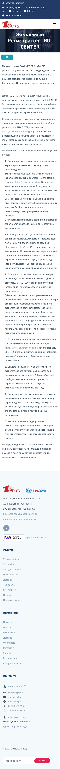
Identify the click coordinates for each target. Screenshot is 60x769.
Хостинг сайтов (11, 559)
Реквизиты (9, 632)
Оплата (7, 627)
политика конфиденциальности (19, 519)
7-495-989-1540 (16, 710)
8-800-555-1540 (16, 706)
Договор (7, 637)
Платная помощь (12, 600)
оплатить (14, 3)
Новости (7, 622)
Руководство (10, 658)
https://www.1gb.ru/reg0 (17, 247)
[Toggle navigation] (54, 24)
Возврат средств (12, 663)
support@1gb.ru (13, 7)
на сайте (16, 11)
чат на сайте (14, 697)
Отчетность (9, 643)
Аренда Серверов (12, 569)
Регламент (8, 648)
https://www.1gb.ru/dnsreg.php (17, 131)
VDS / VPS (8, 564)
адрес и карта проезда (15, 726)
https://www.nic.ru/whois (27, 182)
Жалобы (7, 653)
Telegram (31, 11)
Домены (7, 579)
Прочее (7, 595)
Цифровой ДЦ (10, 574)
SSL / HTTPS (9, 590)
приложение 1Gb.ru (36, 537)
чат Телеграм (15, 701)
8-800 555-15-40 (37, 7)
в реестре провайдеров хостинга (20, 514)
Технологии (9, 585)
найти (42, 761)
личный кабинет (13, 15)
